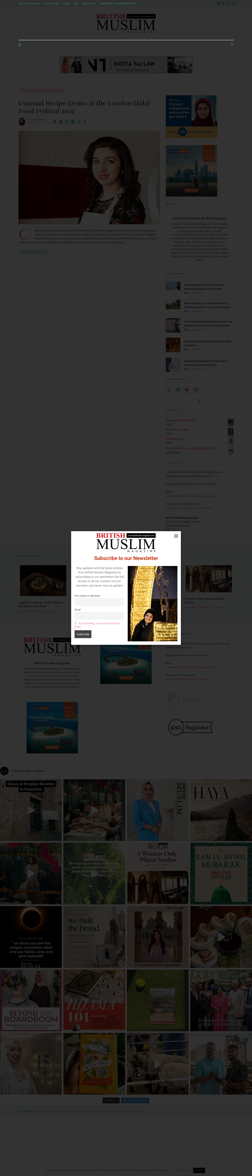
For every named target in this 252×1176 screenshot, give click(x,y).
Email (78, 609)
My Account (89, 3)
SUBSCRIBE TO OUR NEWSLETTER (118, 3)
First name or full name (87, 595)
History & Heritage (29, 3)
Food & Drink (51, 3)
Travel (66, 3)
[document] (126, 588)
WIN (76, 3)
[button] (176, 536)
